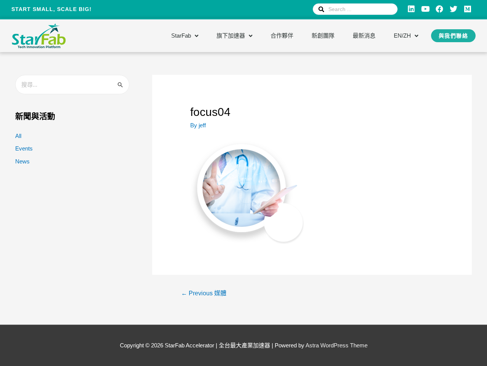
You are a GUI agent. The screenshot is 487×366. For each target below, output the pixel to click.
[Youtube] (425, 9)
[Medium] (468, 9)
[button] (453, 35)
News (22, 161)
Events (24, 148)
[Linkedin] (411, 9)
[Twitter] (453, 9)
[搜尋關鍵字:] (72, 84)
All (18, 136)
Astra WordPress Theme (337, 345)
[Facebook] (439, 9)
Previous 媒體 (203, 293)
